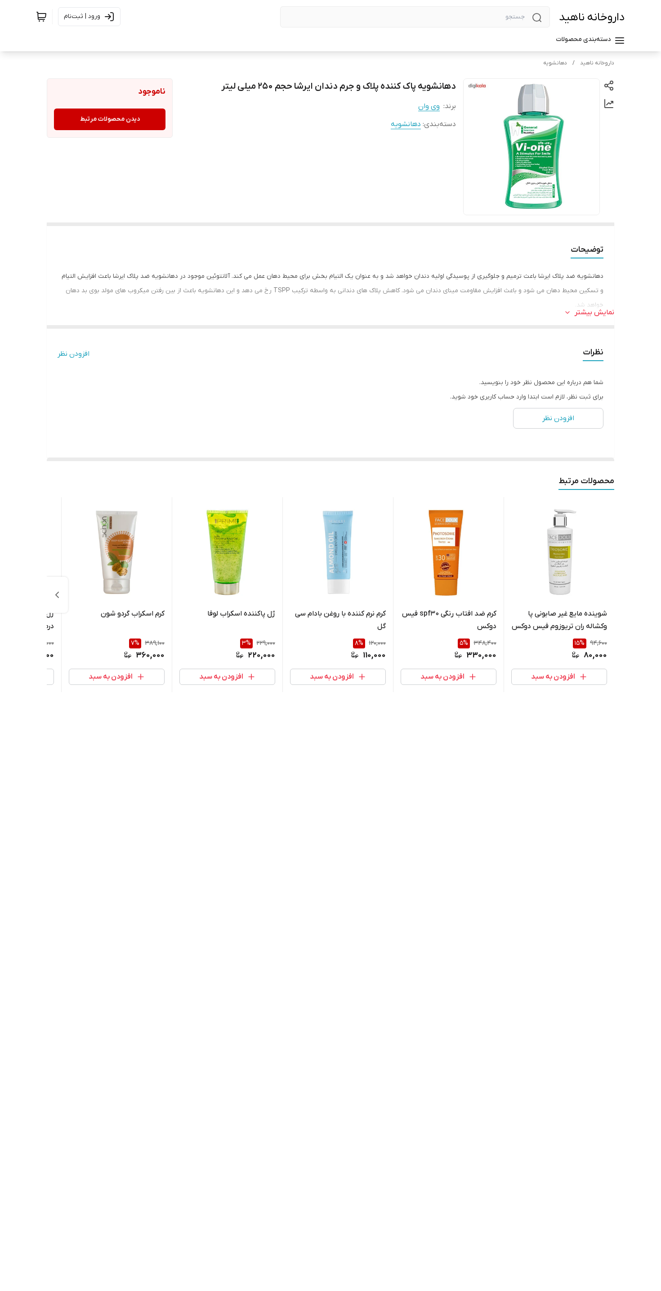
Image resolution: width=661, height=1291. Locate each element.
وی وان (429, 106)
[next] (57, 595)
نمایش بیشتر (594, 312)
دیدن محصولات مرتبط (110, 119)
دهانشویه (555, 63)
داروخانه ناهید (592, 17)
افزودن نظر (73, 353)
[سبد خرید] (41, 16)
